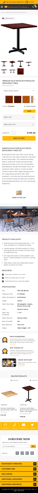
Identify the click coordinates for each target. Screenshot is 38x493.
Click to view (21, 365)
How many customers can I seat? (15, 274)
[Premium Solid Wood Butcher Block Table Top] (9, 394)
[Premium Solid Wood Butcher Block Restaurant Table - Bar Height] (28, 394)
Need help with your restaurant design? (17, 281)
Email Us (23, 428)
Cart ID (32, 428)
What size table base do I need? (15, 278)
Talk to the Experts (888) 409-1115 (15, 2)
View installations (14, 355)
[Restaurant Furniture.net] (16, 6)
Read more (13, 344)
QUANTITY (5, 133)
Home (2, 12)
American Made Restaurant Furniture (16, 12)
